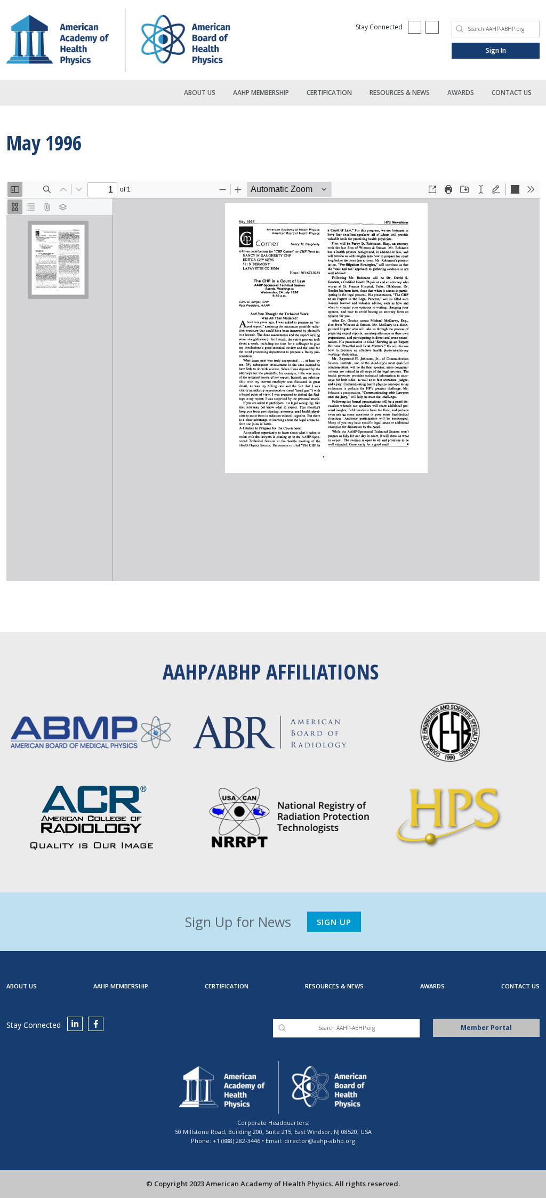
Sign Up (334, 921)
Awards (460, 92)
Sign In (496, 50)
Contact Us (512, 92)
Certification (329, 92)
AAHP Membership (261, 92)
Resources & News (400, 92)
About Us (199, 92)
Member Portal (486, 1027)
